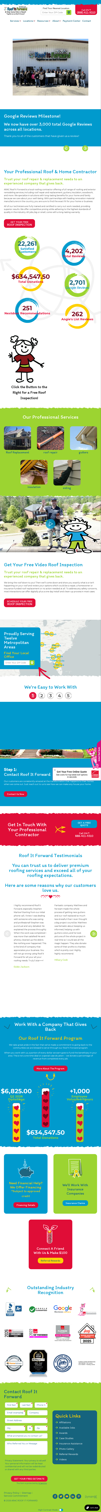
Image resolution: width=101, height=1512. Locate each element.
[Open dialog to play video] (50, 524)
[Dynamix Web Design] (91, 1496)
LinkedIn (72, 1496)
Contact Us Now (15, 794)
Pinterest (78, 1496)
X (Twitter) (61, 1496)
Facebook (55, 1496)
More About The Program (50, 1068)
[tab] (33, 695)
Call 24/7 (86, 11)
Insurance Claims (75, 1203)
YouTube (66, 1496)
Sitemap (26, 1493)
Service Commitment (16, 1496)
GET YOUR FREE (19, 223)
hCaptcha (42, 1483)
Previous (66, 148)
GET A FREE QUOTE (84, 824)
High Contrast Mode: (48, 1510)
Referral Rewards (50, 1260)
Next (85, 148)
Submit (68, 12)
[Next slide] (93, 933)
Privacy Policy (11, 1493)
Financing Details (26, 1205)
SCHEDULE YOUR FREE (19, 603)
